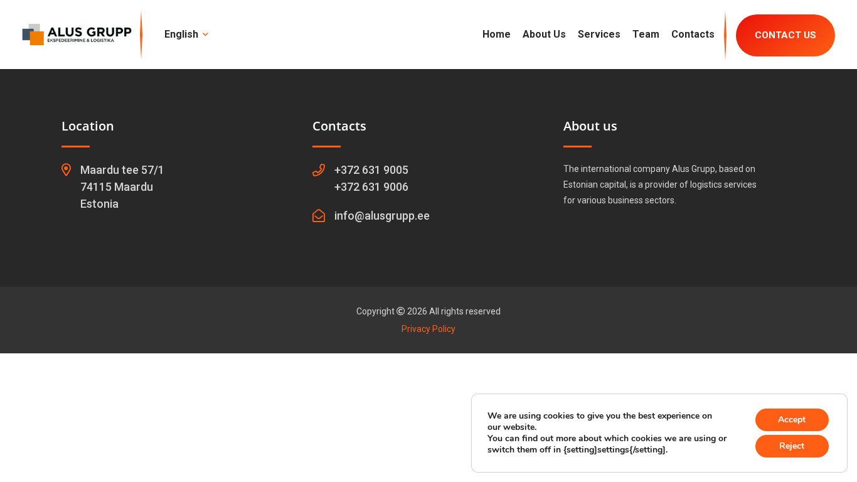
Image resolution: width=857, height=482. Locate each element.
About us (544, 34)
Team (645, 34)
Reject (791, 446)
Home (496, 34)
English (182, 34)
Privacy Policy (428, 329)
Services (599, 34)
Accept (792, 420)
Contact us (785, 35)
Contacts (693, 34)
